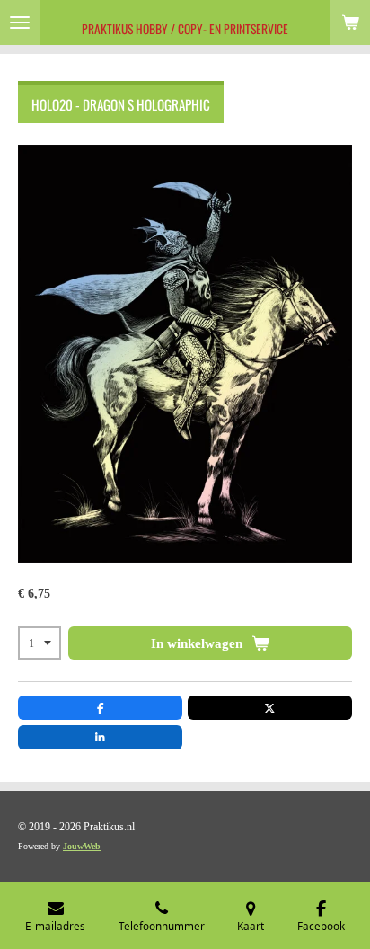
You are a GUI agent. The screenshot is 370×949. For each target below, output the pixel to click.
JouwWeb (82, 846)
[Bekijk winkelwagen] (350, 22)
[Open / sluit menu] (20, 22)
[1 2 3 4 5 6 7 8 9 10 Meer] (39, 643)
